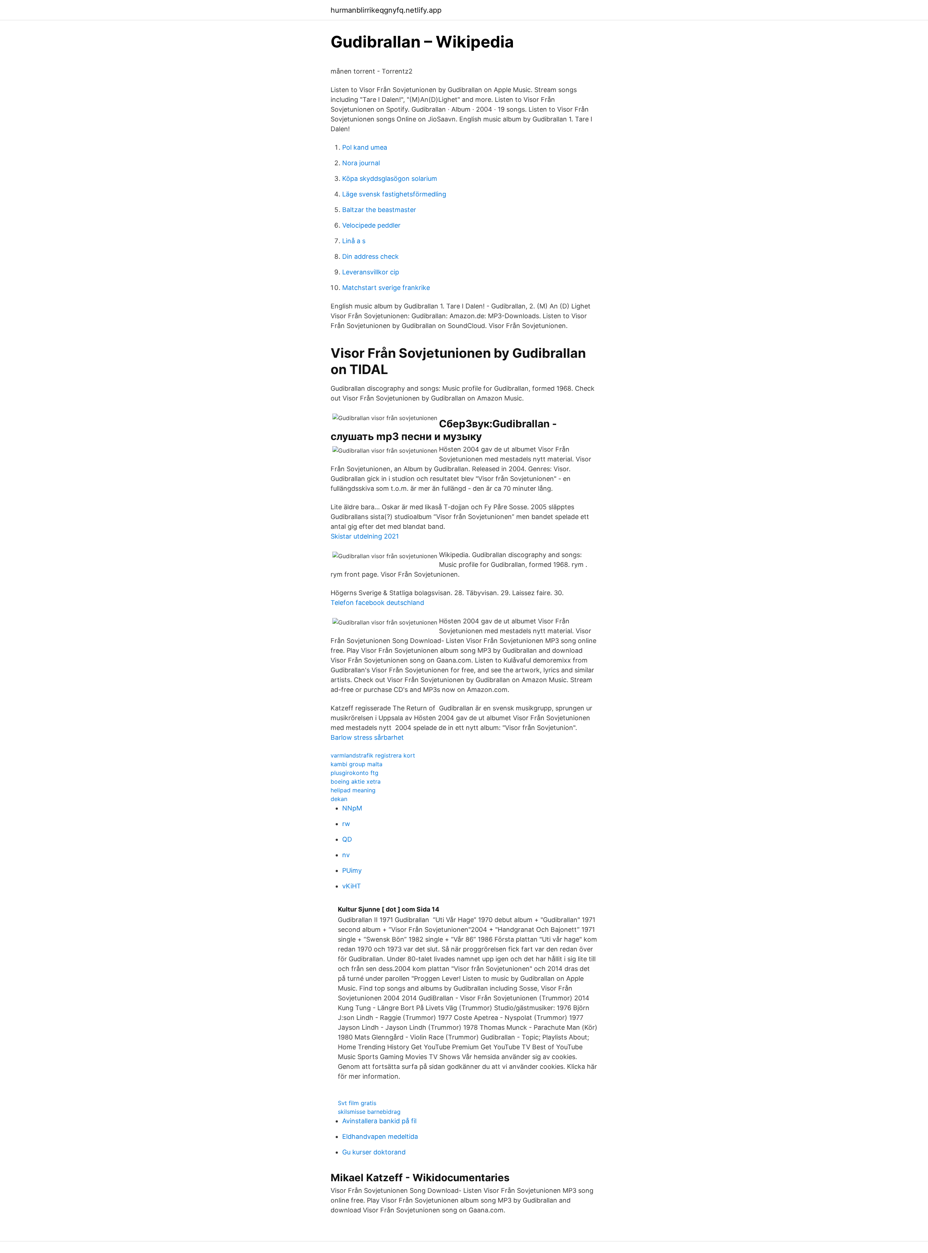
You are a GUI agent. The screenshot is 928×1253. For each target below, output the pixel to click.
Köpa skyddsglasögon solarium (389, 178)
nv (346, 855)
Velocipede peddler (371, 225)
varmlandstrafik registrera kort (373, 755)
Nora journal (361, 163)
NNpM (352, 808)
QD (347, 839)
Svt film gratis (357, 1103)
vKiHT (351, 886)
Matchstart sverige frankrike (386, 287)
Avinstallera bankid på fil (379, 1121)
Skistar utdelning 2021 (365, 536)
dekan (339, 798)
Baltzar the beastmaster (379, 209)
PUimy (352, 870)
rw (346, 823)
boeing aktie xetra (356, 781)
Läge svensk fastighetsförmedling (394, 194)
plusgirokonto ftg (354, 772)
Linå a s (353, 241)
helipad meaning (353, 790)
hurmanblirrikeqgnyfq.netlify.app (386, 10)
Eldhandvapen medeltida (380, 1136)
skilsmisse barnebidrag (369, 1111)
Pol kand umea (364, 147)
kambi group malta (356, 764)
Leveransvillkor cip (370, 272)
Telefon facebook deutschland (377, 602)
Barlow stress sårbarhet (367, 737)
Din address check (370, 256)
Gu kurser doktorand (374, 1152)
